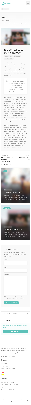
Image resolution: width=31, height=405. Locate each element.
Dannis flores (9, 56)
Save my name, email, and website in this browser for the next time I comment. (15, 297)
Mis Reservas (5, 366)
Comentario (7, 275)
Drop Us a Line (16, 331)
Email (5, 267)
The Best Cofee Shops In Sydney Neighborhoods (7, 158)
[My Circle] (6, 3)
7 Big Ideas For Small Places (24, 157)
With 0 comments (9, 58)
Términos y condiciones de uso (8, 369)
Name (5, 260)
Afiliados (4, 363)
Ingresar (6, 9)
